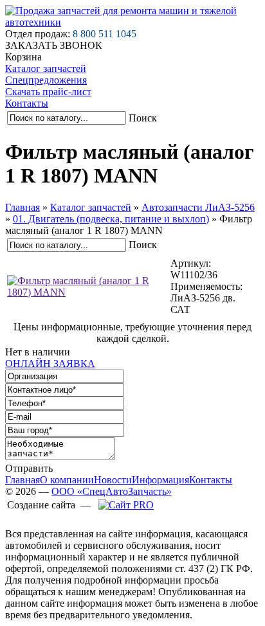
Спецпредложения (46, 80)
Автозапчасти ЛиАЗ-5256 (198, 207)
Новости (113, 479)
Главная (22, 207)
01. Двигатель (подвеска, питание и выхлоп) (111, 218)
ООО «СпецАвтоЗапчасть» (111, 491)
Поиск (143, 117)
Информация (160, 479)
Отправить (29, 468)
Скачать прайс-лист (48, 91)
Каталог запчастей (45, 68)
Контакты (26, 103)
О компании (67, 479)
